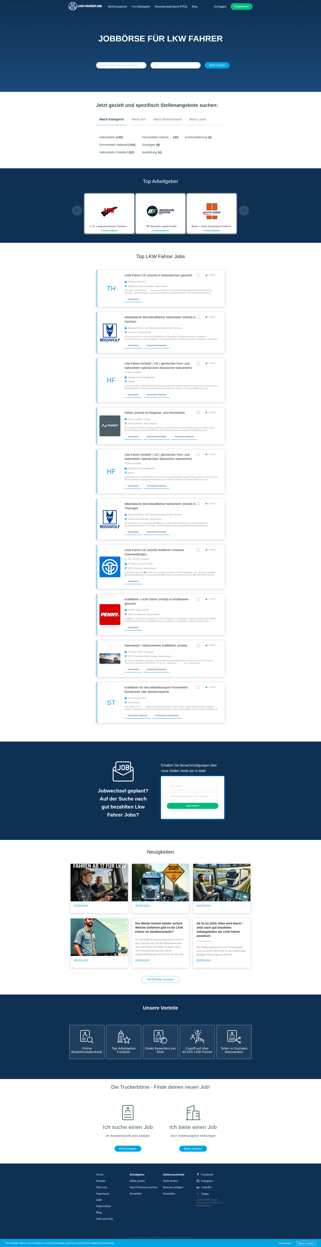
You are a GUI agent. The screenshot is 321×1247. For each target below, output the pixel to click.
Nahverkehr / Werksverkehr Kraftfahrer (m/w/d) (156, 645)
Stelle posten (137, 1181)
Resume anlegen (173, 1187)
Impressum (102, 1193)
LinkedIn (206, 1187)
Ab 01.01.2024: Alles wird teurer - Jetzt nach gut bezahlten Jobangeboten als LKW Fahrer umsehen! (219, 930)
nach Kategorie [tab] (111, 119)
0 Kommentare (204, 941)
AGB (99, 1200)
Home (99, 1174)
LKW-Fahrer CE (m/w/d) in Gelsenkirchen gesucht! (158, 275)
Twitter (205, 1194)
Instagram (207, 1181)
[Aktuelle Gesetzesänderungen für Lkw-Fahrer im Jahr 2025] (160, 885)
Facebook (207, 1174)
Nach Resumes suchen (143, 1187)
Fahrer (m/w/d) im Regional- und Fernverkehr (155, 412)
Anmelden (136, 1193)
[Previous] (77, 210)
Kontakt (100, 1181)
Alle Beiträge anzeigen (160, 979)
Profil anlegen (127, 1148)
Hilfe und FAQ (104, 1218)
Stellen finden (217, 65)
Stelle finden (170, 1181)
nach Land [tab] (197, 119)
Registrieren (241, 6)
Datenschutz (103, 1206)
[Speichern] (198, 276)
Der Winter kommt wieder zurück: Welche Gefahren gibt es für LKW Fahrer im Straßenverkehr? (159, 927)
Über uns (101, 1187)
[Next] (244, 210)
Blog (99, 1212)
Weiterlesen (81, 905)
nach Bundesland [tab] (167, 119)
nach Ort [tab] (139, 119)
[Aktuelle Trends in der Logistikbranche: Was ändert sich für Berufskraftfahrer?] (221, 885)
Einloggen (220, 6)
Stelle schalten (193, 1148)
